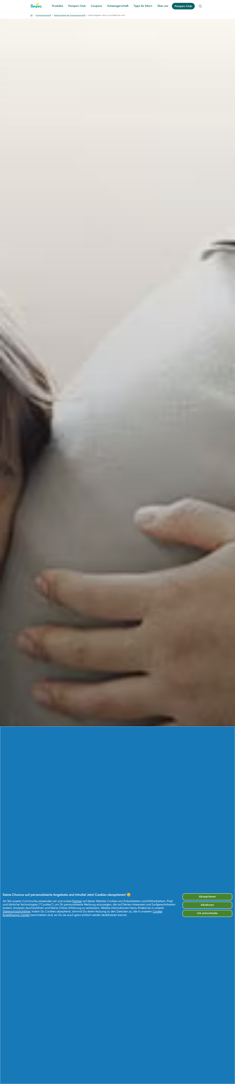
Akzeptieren (207, 896)
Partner (77, 901)
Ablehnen (207, 905)
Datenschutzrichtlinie (16, 911)
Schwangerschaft (118, 6)
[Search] (200, 6)
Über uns (162, 6)
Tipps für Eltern (143, 6)
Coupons (96, 6)
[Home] (36, 5)
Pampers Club (77, 6)
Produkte (57, 6)
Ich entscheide (207, 913)
